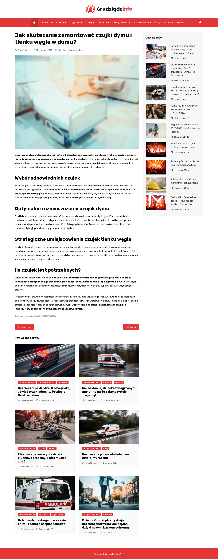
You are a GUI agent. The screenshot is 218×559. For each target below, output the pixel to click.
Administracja (141, 22)
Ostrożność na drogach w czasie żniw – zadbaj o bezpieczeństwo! (42, 522)
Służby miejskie (120, 22)
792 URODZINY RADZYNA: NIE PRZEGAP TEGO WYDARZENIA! (184, 109)
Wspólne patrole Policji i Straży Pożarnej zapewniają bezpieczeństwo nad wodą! (185, 90)
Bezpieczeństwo (66, 50)
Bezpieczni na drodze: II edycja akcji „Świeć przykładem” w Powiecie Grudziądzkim (44, 391)
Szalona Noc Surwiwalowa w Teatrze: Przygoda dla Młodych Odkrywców (185, 201)
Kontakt (181, 22)
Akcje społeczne (27, 382)
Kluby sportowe (162, 22)
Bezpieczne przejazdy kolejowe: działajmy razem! (106, 456)
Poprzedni (26, 327)
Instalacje (79, 50)
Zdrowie (102, 22)
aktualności (57, 22)
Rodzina (107, 382)
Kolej (105, 448)
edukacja (63, 382)
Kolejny (129, 327)
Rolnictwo (43, 514)
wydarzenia (57, 514)
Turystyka (74, 22)
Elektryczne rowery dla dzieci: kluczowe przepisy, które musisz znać (42, 457)
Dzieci (42, 448)
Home (45, 22)
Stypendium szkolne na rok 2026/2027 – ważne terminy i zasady (185, 128)
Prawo (52, 448)
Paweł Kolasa (24, 50)
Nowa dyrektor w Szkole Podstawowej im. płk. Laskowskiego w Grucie (183, 49)
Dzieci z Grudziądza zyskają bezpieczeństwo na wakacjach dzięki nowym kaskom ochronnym (107, 524)
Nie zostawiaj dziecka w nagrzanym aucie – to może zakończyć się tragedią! (108, 391)
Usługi (89, 22)
